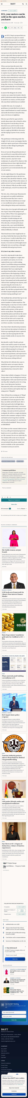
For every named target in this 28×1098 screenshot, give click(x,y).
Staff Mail (3, 1057)
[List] (10, 497)
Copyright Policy (5, 1074)
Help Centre (4, 1051)
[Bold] (2, 497)
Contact (3, 1055)
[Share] (18, 27)
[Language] (23, 4)
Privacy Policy (4, 1065)
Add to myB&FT (13, 10)
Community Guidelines (6, 1069)
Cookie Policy (4, 1067)
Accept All (14, 1094)
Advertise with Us (5, 1053)
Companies (4, 10)
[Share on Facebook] (12, 27)
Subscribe (14, 504)
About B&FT (4, 1048)
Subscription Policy (5, 1071)
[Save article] (21, 27)
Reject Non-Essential (14, 1087)
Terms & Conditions (6, 1063)
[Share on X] (8, 27)
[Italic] (5, 497)
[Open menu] (2, 4)
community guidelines (9, 479)
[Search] (25, 4)
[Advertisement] (14, 885)
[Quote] (7, 497)
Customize (14, 1091)
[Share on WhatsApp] (5, 27)
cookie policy (20, 1084)
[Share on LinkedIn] (15, 27)
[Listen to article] (2, 27)
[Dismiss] (25, 946)
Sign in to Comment (14, 500)
